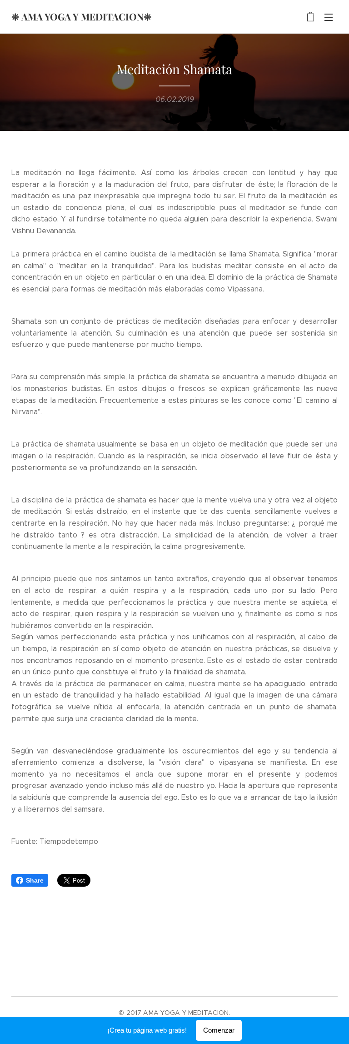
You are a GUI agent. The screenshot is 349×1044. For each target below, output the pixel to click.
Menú (328, 17)
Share (35, 880)
